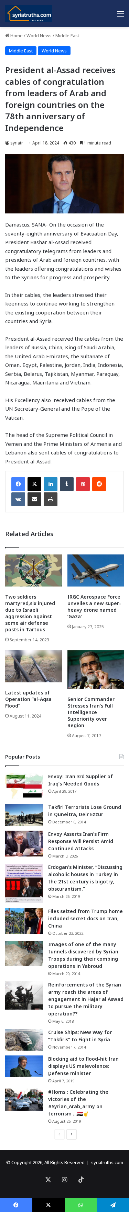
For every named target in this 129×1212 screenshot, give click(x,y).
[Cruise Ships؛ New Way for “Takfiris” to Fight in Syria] (24, 1040)
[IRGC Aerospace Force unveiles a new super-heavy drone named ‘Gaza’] (95, 570)
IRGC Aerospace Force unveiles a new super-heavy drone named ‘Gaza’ (94, 606)
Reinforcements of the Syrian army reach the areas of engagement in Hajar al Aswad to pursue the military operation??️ (85, 999)
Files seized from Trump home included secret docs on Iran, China (85, 918)
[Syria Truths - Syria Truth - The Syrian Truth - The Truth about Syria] (28, 13)
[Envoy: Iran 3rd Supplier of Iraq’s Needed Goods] (24, 786)
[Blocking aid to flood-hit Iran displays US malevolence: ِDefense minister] (24, 1066)
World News (39, 35)
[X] (34, 484)
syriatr (16, 143)
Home (16, 35)
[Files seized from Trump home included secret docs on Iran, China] (24, 921)
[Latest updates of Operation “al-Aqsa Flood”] (33, 666)
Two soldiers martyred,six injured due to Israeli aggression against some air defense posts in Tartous (30, 613)
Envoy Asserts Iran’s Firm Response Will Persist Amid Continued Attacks (80, 841)
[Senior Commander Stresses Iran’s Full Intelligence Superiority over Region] (95, 669)
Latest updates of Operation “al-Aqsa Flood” (28, 699)
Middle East (67, 35)
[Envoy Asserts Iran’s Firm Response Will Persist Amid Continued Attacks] (24, 844)
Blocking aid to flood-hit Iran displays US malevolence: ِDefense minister (83, 1065)
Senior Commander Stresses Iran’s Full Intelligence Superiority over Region (91, 712)
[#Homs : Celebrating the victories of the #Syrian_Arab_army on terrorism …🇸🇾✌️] (24, 1100)
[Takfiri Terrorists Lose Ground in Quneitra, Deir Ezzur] (24, 815)
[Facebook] (18, 484)
